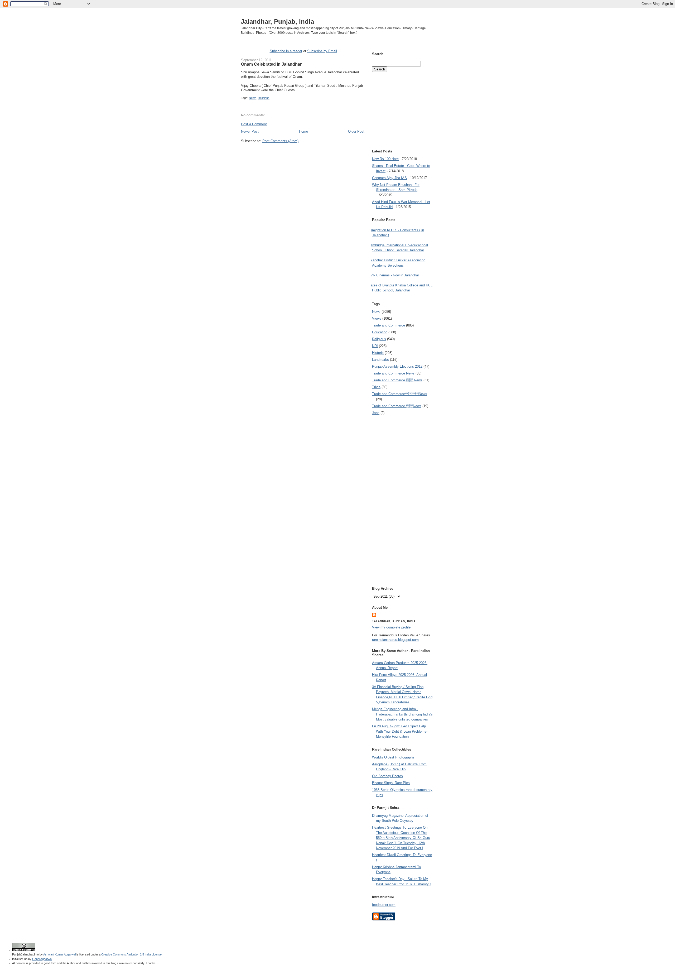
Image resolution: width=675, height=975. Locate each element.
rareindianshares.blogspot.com (395, 640)
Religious (263, 97)
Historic (378, 353)
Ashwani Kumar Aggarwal (59, 954)
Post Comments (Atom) (280, 141)
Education (379, 332)
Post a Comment (254, 124)
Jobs (375, 413)
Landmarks (380, 360)
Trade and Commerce (388, 325)
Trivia (376, 387)
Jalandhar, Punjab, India (277, 21)
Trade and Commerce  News (397, 380)
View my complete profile (391, 627)
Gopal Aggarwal (42, 958)
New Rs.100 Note (385, 159)
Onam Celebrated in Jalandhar (271, 64)
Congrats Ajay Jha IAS (389, 178)
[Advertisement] (302, 153)
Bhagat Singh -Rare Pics (391, 783)
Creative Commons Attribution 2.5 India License (131, 954)
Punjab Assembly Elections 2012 (397, 366)
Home (303, 131)
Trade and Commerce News (393, 373)
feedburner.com (384, 905)
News (252, 97)
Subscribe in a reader (286, 51)
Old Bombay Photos (387, 776)
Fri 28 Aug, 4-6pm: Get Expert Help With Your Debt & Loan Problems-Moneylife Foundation (399, 731)
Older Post (356, 131)
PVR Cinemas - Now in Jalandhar (393, 275)
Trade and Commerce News (399, 394)
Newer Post (250, 131)
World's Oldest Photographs (393, 757)
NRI (375, 346)
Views (376, 318)
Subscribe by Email (322, 51)
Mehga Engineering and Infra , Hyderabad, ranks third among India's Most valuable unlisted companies (402, 714)
